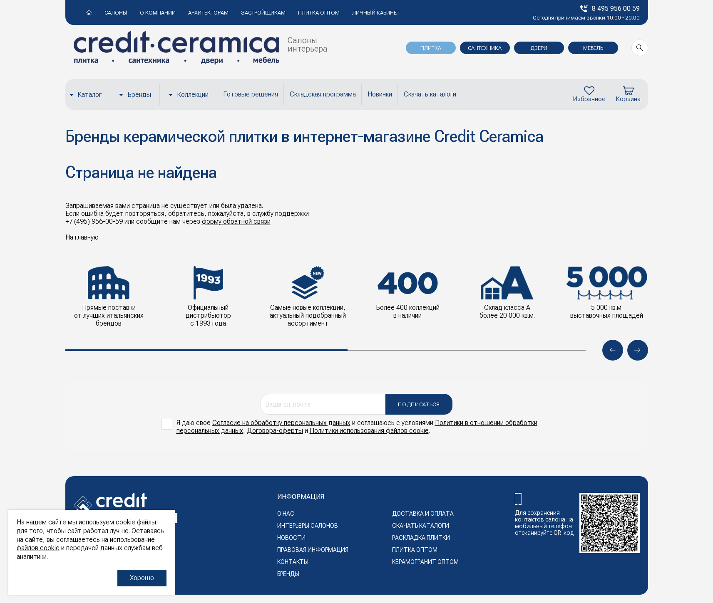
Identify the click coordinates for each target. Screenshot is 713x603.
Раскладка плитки (421, 537)
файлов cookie (38, 548)
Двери (538, 48)
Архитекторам (208, 13)
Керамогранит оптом (425, 562)
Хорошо (142, 578)
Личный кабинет (376, 13)
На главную (82, 237)
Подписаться (419, 404)
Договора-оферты (275, 431)
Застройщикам (263, 13)
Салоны (115, 13)
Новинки (380, 94)
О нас (285, 513)
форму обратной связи (236, 221)
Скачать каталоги (430, 94)
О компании (158, 13)
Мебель (593, 48)
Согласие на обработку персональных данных (281, 423)
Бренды (139, 95)
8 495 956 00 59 (616, 8)
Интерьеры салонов (307, 525)
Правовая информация (312, 549)
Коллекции (193, 95)
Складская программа (323, 94)
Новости (291, 537)
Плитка (430, 48)
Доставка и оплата (423, 513)
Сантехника (485, 48)
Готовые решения (250, 94)
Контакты (292, 562)
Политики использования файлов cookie (369, 431)
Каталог (89, 95)
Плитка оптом (319, 13)
